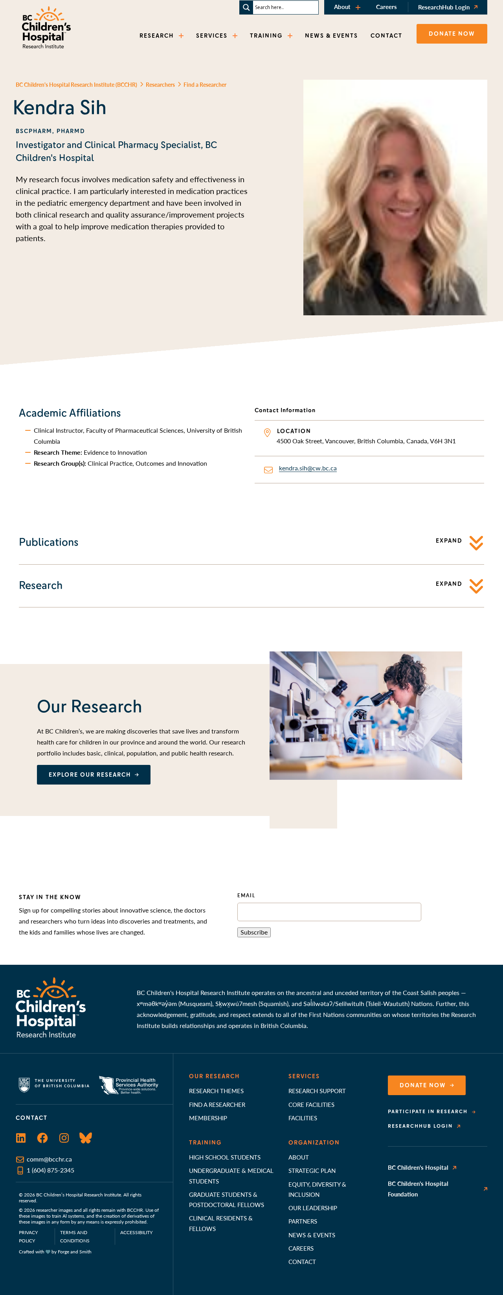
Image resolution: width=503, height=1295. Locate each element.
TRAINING (266, 35)
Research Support (317, 1090)
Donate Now (423, 1085)
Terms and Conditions (75, 1236)
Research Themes (216, 1090)
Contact (302, 1261)
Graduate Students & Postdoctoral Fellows (226, 1199)
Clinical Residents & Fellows (221, 1223)
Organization (314, 1142)
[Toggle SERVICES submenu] (235, 36)
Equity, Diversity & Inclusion (317, 1189)
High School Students (225, 1157)
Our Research (214, 1076)
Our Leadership (312, 1208)
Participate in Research (428, 1111)
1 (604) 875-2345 (50, 1169)
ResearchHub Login (444, 7)
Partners (302, 1221)
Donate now (452, 33)
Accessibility (136, 1232)
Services (304, 1076)
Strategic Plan (312, 1170)
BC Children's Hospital (418, 1167)
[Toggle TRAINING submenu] (291, 36)
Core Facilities (311, 1104)
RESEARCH (157, 35)
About (342, 6)
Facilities (302, 1118)
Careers (386, 6)
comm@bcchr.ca (49, 1158)
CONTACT (386, 35)
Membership (208, 1118)
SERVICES (212, 35)
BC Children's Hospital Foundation (418, 1188)
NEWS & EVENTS (331, 35)
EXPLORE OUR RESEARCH (90, 774)
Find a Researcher (217, 1104)
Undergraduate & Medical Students (231, 1175)
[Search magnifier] (246, 7)
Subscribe (254, 931)
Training (205, 1142)
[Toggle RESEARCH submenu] (182, 36)
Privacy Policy (28, 1236)
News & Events (311, 1235)
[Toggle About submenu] (358, 7)
